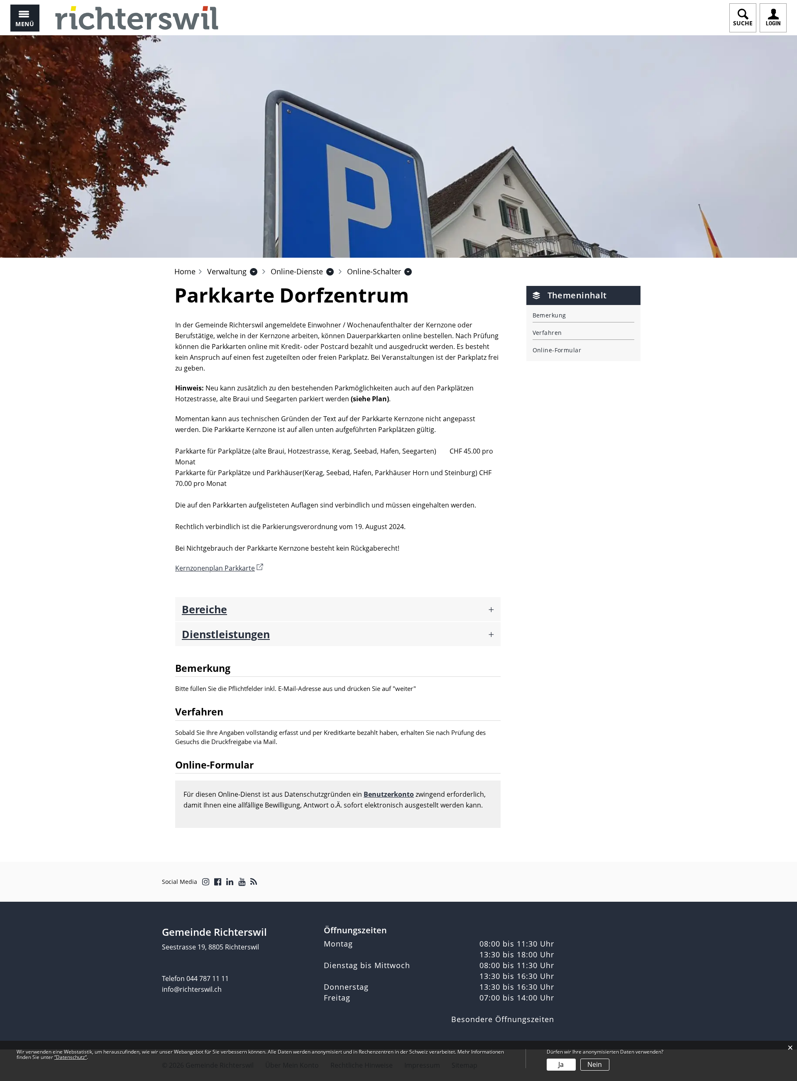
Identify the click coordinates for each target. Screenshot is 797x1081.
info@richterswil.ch (192, 989)
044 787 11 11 (207, 978)
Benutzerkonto (389, 794)
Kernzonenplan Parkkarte (219, 568)
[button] (227, 271)
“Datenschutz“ (70, 1057)
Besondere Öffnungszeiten (502, 1019)
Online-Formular (557, 350)
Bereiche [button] (204, 609)
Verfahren (547, 333)
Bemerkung (549, 315)
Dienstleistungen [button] (226, 634)
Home (185, 271)
